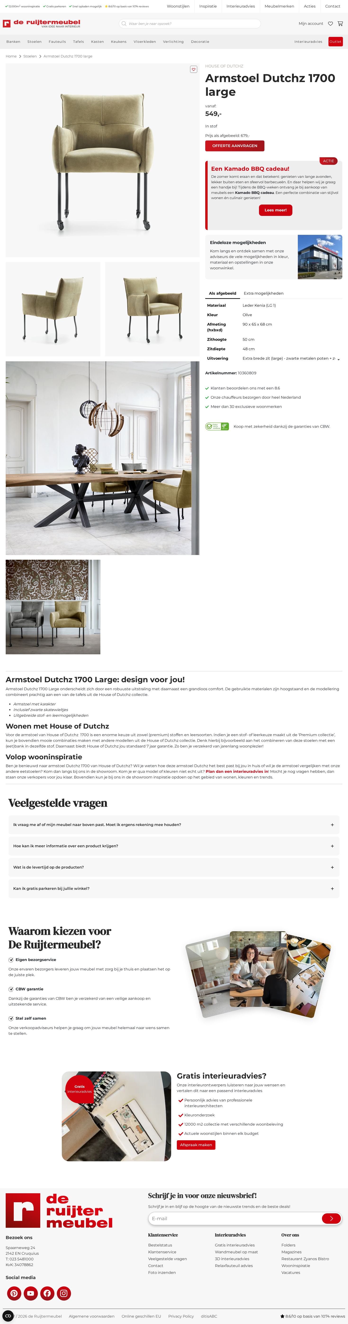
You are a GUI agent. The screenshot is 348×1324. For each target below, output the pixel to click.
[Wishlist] (330, 23)
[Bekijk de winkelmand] (340, 23)
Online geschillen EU (141, 1316)
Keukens (119, 41)
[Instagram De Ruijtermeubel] (64, 1293)
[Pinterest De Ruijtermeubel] (14, 1293)
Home (11, 56)
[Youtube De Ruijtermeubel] (30, 1293)
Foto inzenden (162, 1272)
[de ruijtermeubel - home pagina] (41, 24)
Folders (288, 1245)
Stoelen (30, 56)
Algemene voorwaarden (92, 1316)
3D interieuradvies (232, 1259)
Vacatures (290, 1272)
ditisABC (209, 1316)
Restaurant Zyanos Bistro (305, 1259)
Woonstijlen (178, 6)
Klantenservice (162, 1252)
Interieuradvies (241, 6)
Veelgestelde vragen (167, 1259)
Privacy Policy (181, 1316)
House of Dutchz (224, 66)
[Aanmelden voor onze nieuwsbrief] (331, 1218)
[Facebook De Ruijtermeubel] (47, 1293)
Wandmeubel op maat (236, 1252)
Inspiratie (208, 6)
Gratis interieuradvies (235, 1245)
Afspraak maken (196, 1145)
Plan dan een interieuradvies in (237, 771)
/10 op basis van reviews (128, 6)
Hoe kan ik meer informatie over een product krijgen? (65, 846)
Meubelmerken (279, 6)
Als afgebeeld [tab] (222, 293)
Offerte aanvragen (234, 146)
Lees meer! (276, 210)
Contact (332, 6)
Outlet (336, 41)
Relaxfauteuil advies (234, 1265)
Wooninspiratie (295, 1265)
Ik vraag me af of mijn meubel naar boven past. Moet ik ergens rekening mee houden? (97, 824)
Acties (310, 6)
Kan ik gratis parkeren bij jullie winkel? (51, 888)
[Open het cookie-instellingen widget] (8, 1316)
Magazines (291, 1252)
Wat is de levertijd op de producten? (48, 867)
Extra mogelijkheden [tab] (264, 293)
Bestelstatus (160, 1245)
